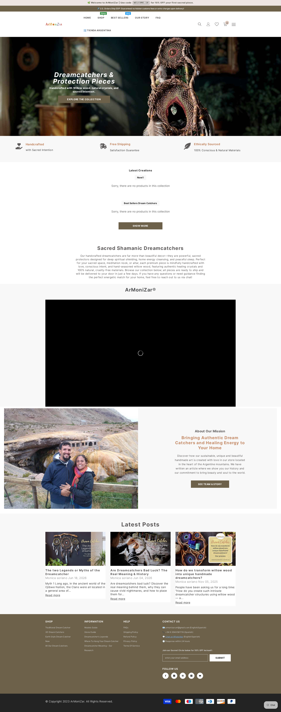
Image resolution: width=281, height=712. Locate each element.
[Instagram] (174, 676)
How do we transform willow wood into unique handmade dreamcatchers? (203, 574)
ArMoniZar (77, 701)
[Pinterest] (183, 676)
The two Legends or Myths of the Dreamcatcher (72, 572)
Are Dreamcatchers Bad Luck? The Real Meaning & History (138, 572)
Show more (140, 225)
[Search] (200, 24)
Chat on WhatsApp (174, 636)
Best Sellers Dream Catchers (140, 203)
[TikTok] (191, 676)
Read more (52, 595)
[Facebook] (165, 676)
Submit (220, 657)
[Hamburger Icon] (234, 25)
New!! (140, 177)
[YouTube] (200, 676)
